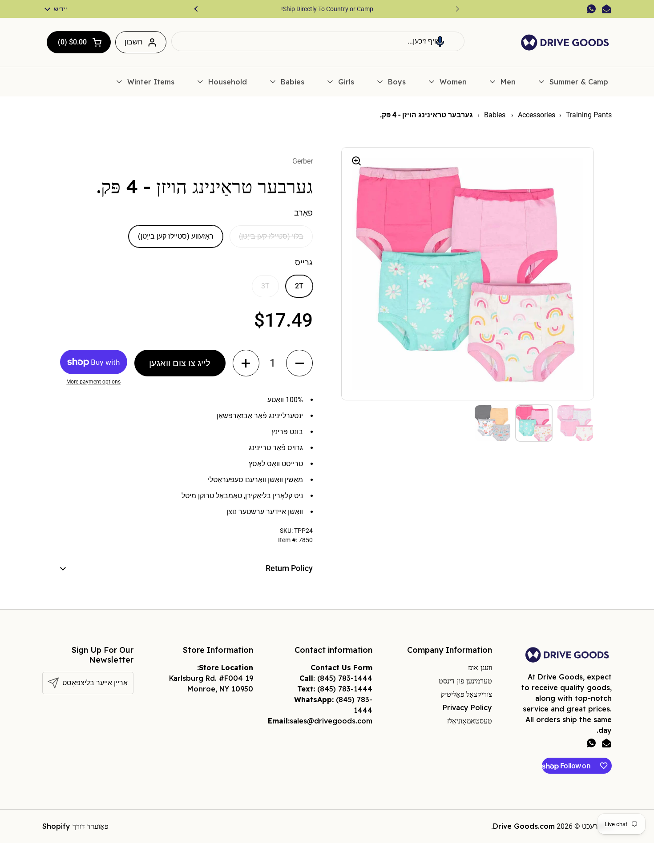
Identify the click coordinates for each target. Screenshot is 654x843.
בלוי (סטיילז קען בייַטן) (271, 236)
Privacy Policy (467, 707)
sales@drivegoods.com (331, 720)
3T (265, 286)
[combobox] (317, 41)
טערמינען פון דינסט (465, 680)
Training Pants (589, 115)
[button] (440, 41)
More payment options (93, 382)
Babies (495, 115)
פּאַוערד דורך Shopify (75, 826)
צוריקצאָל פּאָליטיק (466, 694)
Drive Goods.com (524, 826)
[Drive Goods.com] (565, 42)
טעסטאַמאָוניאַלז (469, 720)
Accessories (536, 115)
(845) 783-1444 (344, 678)
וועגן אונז (480, 667)
